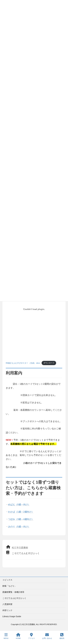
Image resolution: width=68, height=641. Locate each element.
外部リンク (7, 610)
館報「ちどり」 (9, 586)
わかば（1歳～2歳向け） (21, 511)
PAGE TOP (63, 625)
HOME (18, 638)
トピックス (7, 580)
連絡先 (61, 638)
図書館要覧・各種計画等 (13, 592)
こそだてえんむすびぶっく (14, 598)
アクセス (31, 638)
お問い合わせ (47, 638)
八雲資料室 (7, 604)
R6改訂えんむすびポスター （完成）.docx (23, 363)
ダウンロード (48, 363)
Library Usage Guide (11, 616)
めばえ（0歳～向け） (19, 504)
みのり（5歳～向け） (19, 526)
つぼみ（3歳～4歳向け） (21, 519)
